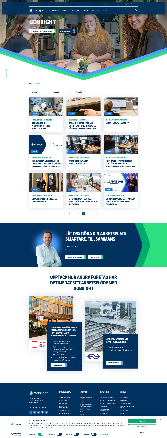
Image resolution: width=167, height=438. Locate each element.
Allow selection (142, 427)
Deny (142, 432)
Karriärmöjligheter (85, 409)
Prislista (82, 414)
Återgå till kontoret (64, 397)
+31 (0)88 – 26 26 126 (41, 407)
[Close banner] (160, 419)
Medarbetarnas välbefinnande (63, 407)
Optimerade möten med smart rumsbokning (117, 340)
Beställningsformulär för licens (127, 407)
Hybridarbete (63, 403)
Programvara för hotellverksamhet (105, 410)
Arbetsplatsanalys (64, 410)
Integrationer (76, 10)
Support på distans (125, 403)
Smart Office (63, 400)
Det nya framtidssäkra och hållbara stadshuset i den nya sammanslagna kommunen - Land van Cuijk (64, 331)
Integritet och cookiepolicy (87, 402)
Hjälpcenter (123, 400)
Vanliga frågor (124, 397)
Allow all (142, 421)
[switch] (59, 434)
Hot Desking (103, 413)
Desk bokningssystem (106, 397)
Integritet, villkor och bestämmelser (86, 398)
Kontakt (122, 413)
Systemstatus (124, 410)
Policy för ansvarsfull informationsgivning (86, 405)
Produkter (55, 10)
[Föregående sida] (65, 213)
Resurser (95, 10)
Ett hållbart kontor (64, 413)
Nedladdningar (84, 412)
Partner (86, 10)
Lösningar (65, 10)
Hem (30, 83)
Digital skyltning (104, 406)
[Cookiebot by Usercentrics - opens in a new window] (16, 434)
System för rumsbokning (107, 400)
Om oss (104, 10)
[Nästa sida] (102, 213)
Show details (104, 434)
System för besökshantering (108, 403)
